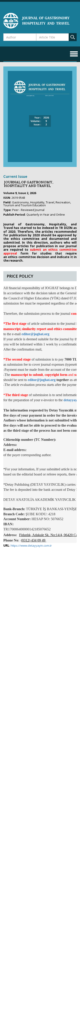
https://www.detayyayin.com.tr (31, 546)
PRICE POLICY (20, 276)
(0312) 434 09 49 (33, 540)
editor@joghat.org (35, 334)
